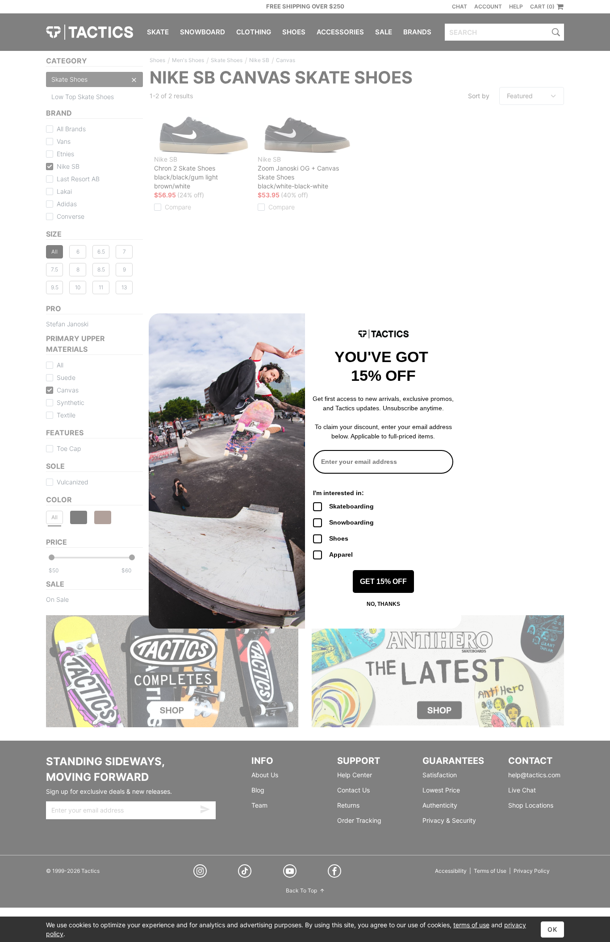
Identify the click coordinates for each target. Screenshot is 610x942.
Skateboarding (351, 506)
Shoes (338, 538)
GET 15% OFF (383, 581)
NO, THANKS (383, 604)
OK (552, 929)
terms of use (471, 925)
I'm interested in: (338, 492)
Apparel (341, 554)
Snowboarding (351, 522)
